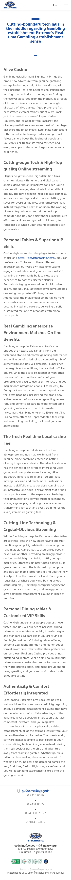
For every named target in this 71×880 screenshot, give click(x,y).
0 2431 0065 (35, 804)
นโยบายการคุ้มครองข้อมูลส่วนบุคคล (35, 869)
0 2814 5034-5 (35, 822)
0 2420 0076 (35, 795)
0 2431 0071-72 (35, 813)
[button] (35, 55)
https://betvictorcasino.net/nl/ (37, 258)
